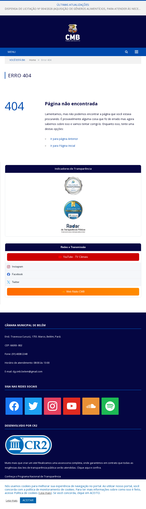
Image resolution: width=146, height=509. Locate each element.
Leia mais (45, 493)
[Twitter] (33, 406)
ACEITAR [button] (28, 500)
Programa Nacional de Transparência (39, 476)
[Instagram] (52, 406)
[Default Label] (71, 406)
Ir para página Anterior (64, 139)
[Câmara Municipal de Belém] (73, 32)
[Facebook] (14, 406)
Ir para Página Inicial (62, 145)
